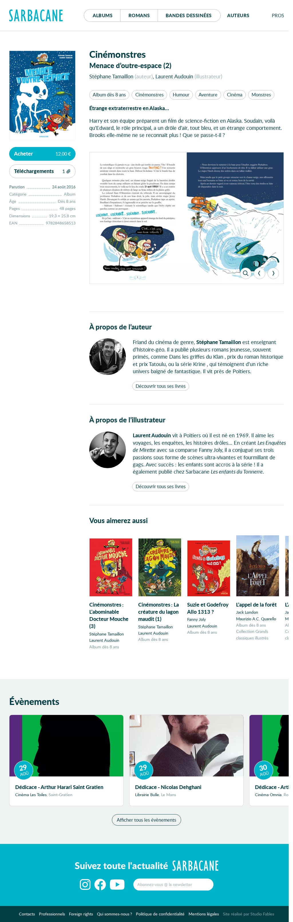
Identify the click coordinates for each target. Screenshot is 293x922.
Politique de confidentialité (160, 914)
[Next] (273, 273)
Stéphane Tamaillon (111, 76)
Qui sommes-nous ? (114, 914)
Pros (278, 15)
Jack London (247, 612)
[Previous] (259, 273)
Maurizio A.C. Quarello (256, 618)
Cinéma (234, 94)
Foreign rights (81, 914)
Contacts (27, 914)
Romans (139, 15)
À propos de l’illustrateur (127, 420)
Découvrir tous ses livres (161, 386)
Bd (189, 15)
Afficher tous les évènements (146, 819)
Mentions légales (204, 914)
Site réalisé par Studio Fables (248, 914)
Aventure (208, 94)
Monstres (261, 94)
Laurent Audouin (174, 76)
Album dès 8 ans (109, 94)
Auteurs (238, 15)
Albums (102, 15)
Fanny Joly (196, 619)
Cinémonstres (149, 94)
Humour (181, 94)
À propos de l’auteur (120, 327)
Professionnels (52, 914)
